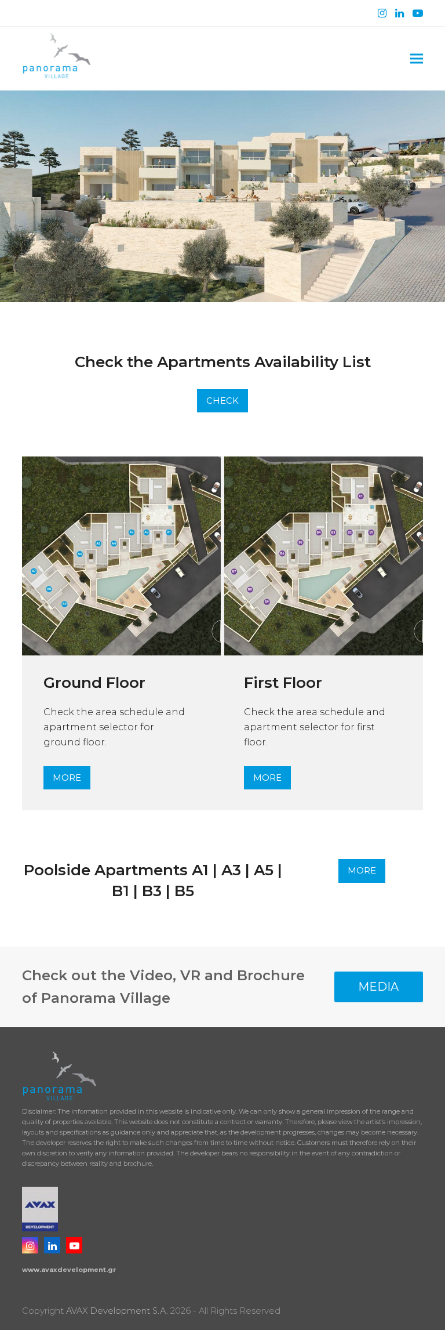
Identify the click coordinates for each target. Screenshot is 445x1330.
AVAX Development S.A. (117, 1311)
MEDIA (378, 987)
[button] (416, 59)
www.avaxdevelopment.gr (69, 1270)
